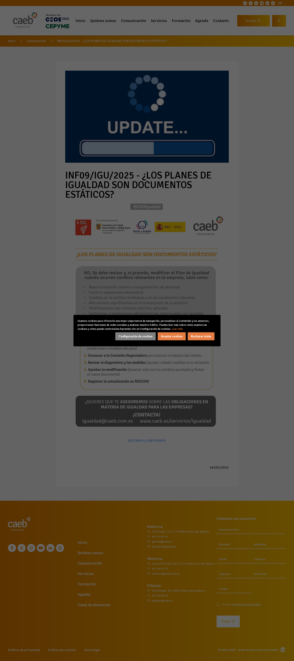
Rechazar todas (201, 336)
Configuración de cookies (136, 336)
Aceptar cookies (172, 336)
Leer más (177, 328)
